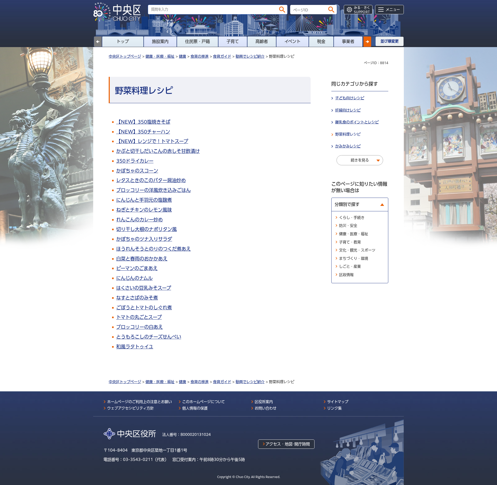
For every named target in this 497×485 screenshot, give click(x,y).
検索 (282, 9)
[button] (367, 41)
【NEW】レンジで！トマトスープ (152, 141)
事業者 (348, 41)
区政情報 (346, 275)
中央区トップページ (125, 56)
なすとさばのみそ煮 (137, 297)
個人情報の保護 (195, 408)
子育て (232, 41)
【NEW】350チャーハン (143, 131)
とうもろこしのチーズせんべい (148, 336)
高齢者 (261, 41)
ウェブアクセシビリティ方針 (130, 408)
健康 (182, 56)
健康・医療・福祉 (159, 56)
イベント (292, 41)
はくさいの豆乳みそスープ (143, 288)
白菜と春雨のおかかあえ (141, 258)
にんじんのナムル (134, 278)
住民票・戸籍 (197, 41)
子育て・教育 (350, 242)
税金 (321, 41)
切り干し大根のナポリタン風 (146, 229)
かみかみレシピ (348, 146)
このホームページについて (203, 402)
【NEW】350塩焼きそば (143, 122)
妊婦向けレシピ (348, 110)
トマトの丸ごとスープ (139, 317)
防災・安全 (348, 225)
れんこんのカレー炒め (139, 219)
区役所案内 (264, 402)
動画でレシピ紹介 (250, 56)
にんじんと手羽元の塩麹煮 (144, 200)
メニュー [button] (393, 9)
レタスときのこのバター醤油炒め (151, 180)
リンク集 (334, 408)
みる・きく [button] (362, 9)
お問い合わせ (265, 408)
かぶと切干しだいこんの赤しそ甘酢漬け (158, 151)
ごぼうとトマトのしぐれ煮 (144, 307)
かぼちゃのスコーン (137, 170)
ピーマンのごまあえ (137, 268)
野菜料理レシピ (348, 134)
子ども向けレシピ (349, 98)
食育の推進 (200, 56)
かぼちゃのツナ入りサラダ (144, 239)
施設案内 (160, 41)
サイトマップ (337, 402)
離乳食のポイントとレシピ (357, 122)
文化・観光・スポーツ (357, 250)
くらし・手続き (351, 217)
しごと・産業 (350, 266)
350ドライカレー (135, 161)
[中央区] (119, 11)
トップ (122, 41)
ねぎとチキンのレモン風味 (144, 209)
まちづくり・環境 (353, 258)
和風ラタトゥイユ (134, 346)
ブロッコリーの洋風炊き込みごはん (153, 190)
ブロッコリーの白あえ (139, 327)
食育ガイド (222, 56)
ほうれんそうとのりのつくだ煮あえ (153, 249)
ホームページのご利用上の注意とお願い (139, 402)
